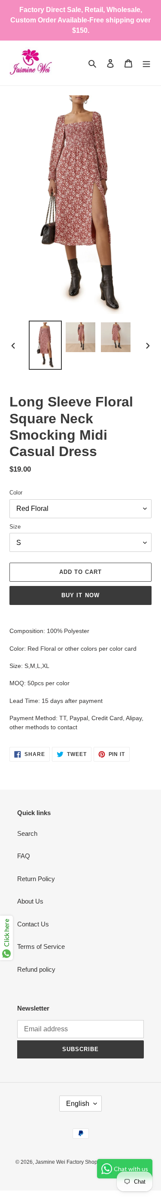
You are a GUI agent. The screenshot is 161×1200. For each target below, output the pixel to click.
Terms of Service (41, 946)
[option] (45, 345)
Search (27, 833)
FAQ (23, 856)
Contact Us (33, 924)
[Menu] (146, 63)
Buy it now (80, 595)
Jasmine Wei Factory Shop (66, 1162)
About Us (30, 901)
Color (15, 492)
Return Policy (36, 878)
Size (15, 526)
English (77, 1103)
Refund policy (36, 969)
